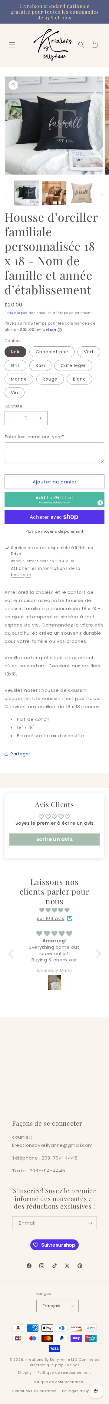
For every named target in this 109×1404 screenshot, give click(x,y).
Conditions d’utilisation (34, 1391)
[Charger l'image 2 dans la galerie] (54, 193)
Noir (15, 352)
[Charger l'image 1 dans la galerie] (27, 193)
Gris (15, 365)
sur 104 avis (50, 918)
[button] (12, 44)
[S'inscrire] (90, 1223)
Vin (14, 393)
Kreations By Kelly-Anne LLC (51, 1359)
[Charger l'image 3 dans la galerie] (82, 193)
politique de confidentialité (43, 1106)
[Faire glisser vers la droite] (102, 194)
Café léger (73, 365)
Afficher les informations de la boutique (46, 571)
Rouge (50, 379)
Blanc (79, 379)
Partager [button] (20, 754)
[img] (54, 910)
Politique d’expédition (82, 1391)
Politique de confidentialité (57, 1381)
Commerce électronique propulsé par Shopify (59, 1366)
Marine (19, 379)
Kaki (40, 365)
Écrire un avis (54, 839)
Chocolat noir (52, 352)
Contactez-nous (31, 1065)
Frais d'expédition (20, 313)
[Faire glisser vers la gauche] (6, 194)
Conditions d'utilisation (38, 1079)
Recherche (24, 1052)
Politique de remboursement (45, 1092)
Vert (89, 352)
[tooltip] (100, 503)
